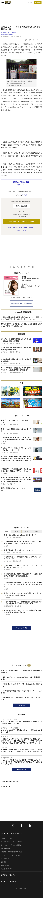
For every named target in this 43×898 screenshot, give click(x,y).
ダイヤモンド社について (9, 882)
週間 (26, 531)
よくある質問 (5, 858)
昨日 (16, 531)
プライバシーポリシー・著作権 (10, 855)
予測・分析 (4, 34)
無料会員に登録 (21, 206)
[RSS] (30, 826)
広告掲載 (3, 862)
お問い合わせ (5, 865)
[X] (12, 826)
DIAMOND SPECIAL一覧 (10, 781)
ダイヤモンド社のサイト (9, 875)
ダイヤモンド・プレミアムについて (11, 841)
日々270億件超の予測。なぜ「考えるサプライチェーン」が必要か (21, 692)
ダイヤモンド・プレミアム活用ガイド (12, 845)
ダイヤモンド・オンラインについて (12, 833)
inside (11, 34)
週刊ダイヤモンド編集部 (8, 32)
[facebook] (21, 826)
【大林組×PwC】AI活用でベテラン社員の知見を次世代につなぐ (21, 685)
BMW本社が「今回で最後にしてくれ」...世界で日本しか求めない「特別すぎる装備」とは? (21, 325)
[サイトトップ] (8, 2)
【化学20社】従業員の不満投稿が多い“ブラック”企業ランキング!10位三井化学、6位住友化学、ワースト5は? (21, 318)
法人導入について (6, 869)
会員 (36, 531)
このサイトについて (7, 838)
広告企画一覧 (5, 786)
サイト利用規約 (5, 848)
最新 (6, 531)
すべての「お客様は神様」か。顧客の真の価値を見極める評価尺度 (21, 671)
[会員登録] (38, 2)
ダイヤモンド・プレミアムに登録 (21, 221)
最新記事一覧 (21, 769)
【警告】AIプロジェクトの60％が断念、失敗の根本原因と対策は (21, 678)
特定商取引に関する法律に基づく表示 (12, 852)
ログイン (29, 2)
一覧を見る (21, 705)
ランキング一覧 (21, 628)
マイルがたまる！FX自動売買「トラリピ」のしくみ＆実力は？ (21, 698)
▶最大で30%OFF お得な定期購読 (21, 304)
